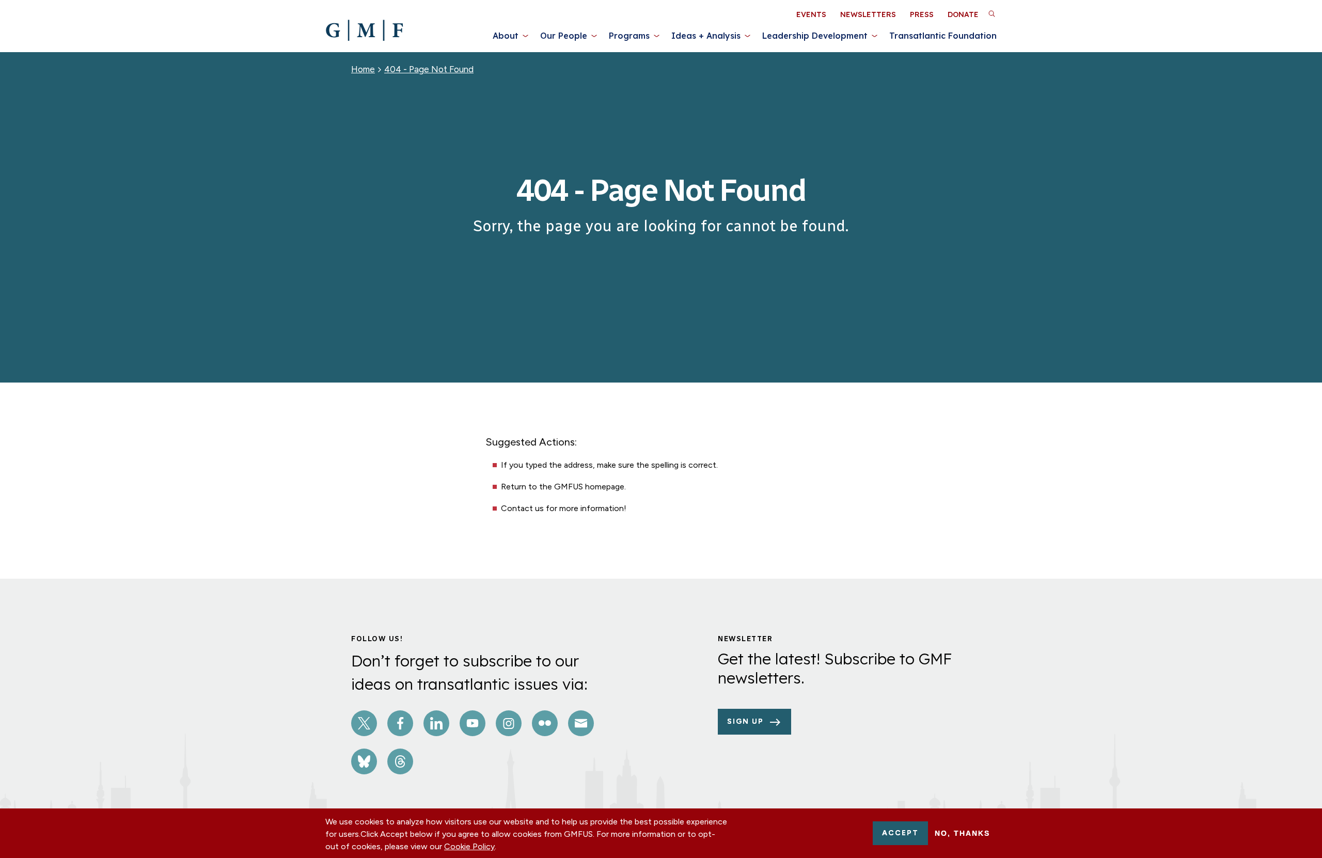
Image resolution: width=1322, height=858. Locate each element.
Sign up (745, 721)
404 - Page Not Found (429, 69)
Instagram (509, 723)
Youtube (472, 723)
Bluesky (364, 761)
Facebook (400, 723)
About (505, 35)
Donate (963, 14)
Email (581, 723)
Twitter (364, 723)
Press (922, 14)
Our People (563, 35)
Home (363, 69)
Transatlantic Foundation (943, 35)
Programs (629, 35)
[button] (991, 13)
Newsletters (868, 14)
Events (811, 14)
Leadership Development (815, 35)
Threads (400, 761)
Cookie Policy (469, 846)
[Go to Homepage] (364, 30)
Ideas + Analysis (706, 35)
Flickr (545, 723)
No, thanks (962, 833)
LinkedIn (436, 723)
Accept (900, 833)
